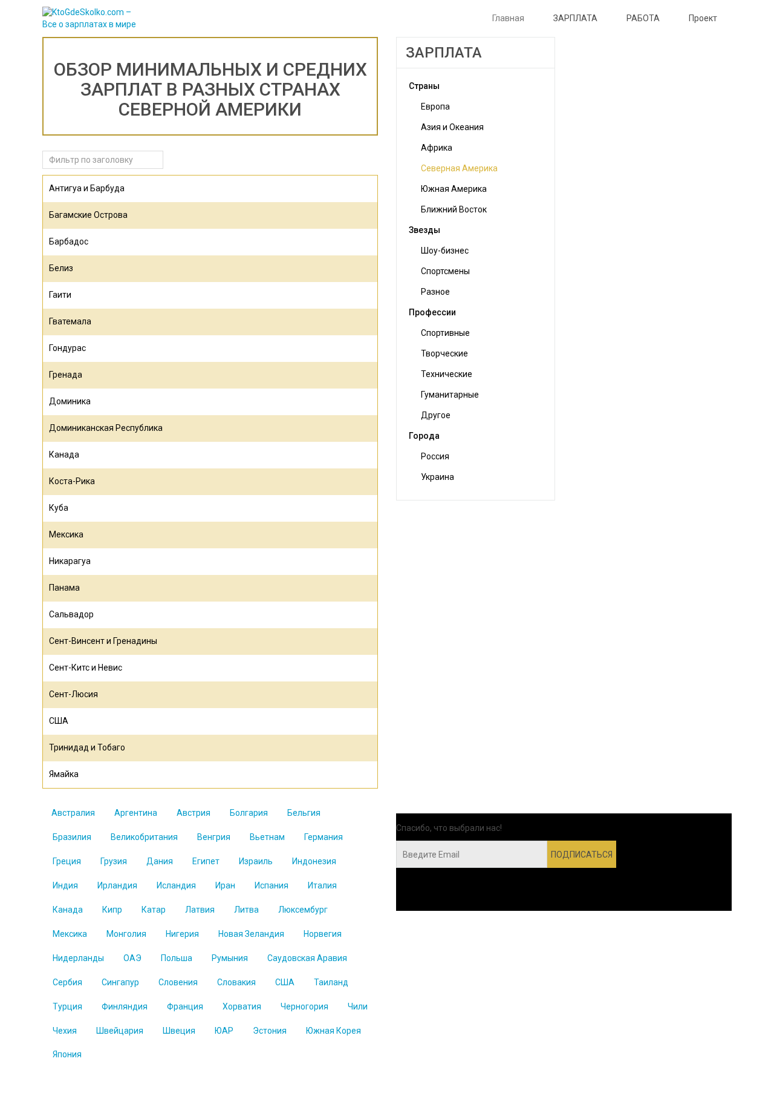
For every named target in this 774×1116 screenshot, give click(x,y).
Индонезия (314, 861)
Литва (246, 909)
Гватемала (70, 321)
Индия (65, 885)
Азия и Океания (452, 127)
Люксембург (303, 909)
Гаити (60, 295)
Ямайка (64, 774)
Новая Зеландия (251, 934)
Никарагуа (70, 561)
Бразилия (72, 837)
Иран (225, 885)
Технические (446, 374)
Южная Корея (333, 1031)
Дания (159, 861)
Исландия (176, 885)
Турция (67, 1006)
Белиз (61, 268)
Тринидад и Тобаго (87, 747)
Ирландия (117, 885)
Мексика (66, 534)
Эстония (270, 1031)
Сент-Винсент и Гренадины (103, 641)
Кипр (112, 909)
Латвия (200, 909)
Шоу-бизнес (445, 250)
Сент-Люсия (73, 694)
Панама (64, 587)
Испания (271, 885)
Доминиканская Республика (106, 428)
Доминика (70, 401)
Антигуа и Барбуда (87, 188)
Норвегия (323, 934)
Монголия (126, 934)
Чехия (65, 1031)
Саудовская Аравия (307, 958)
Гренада (65, 374)
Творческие (444, 353)
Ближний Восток (454, 209)
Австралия (73, 813)
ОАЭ (132, 958)
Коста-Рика (72, 481)
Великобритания (144, 837)
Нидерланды (78, 958)
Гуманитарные (450, 394)
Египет (206, 861)
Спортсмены (445, 271)
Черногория (304, 1006)
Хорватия (242, 1006)
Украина (437, 477)
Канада (64, 454)
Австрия (193, 813)
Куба (58, 508)
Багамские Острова (88, 215)
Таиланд (331, 982)
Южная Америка (454, 189)
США (58, 721)
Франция (185, 1006)
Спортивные (445, 333)
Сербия (67, 982)
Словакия (236, 982)
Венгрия (213, 837)
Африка (436, 148)
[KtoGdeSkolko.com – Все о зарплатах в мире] (92, 19)
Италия (322, 885)
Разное (435, 292)
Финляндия (125, 1006)
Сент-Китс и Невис (85, 667)
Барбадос (68, 241)
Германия (323, 837)
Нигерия (182, 934)
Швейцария (119, 1031)
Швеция (179, 1031)
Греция (67, 861)
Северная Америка (459, 168)
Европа (435, 106)
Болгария (249, 813)
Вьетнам (267, 837)
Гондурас (67, 348)
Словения (178, 982)
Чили (358, 1006)
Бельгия (303, 813)
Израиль (256, 861)
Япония (67, 1054)
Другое (435, 415)
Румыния (230, 958)
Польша (176, 958)
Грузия (113, 861)
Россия (435, 456)
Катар (153, 909)
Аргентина (135, 813)
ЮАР (224, 1031)
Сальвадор (71, 614)
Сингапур (120, 982)
